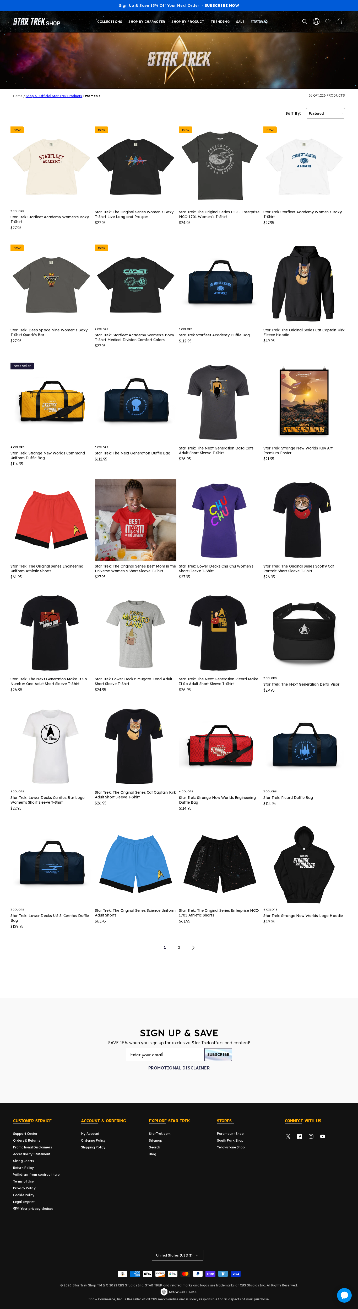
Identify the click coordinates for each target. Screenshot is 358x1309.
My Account (90, 1134)
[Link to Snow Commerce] (179, 1294)
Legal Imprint (24, 1202)
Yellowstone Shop (231, 1147)
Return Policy (23, 1168)
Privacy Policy (24, 1188)
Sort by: (293, 113)
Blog (152, 1154)
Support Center (25, 1134)
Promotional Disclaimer (179, 1067)
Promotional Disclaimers (32, 1147)
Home (17, 96)
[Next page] (193, 947)
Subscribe (218, 1054)
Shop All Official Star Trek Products (54, 96)
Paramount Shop (230, 1134)
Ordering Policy (93, 1140)
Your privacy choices (36, 1209)
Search (154, 1147)
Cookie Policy (24, 1195)
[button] (304, 21)
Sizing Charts (23, 1161)
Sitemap (155, 1140)
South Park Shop (230, 1140)
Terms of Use (23, 1181)
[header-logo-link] (37, 21)
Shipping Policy (93, 1147)
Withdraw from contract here (36, 1174)
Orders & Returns (26, 1140)
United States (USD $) (174, 1255)
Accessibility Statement (31, 1154)
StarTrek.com (159, 1134)
